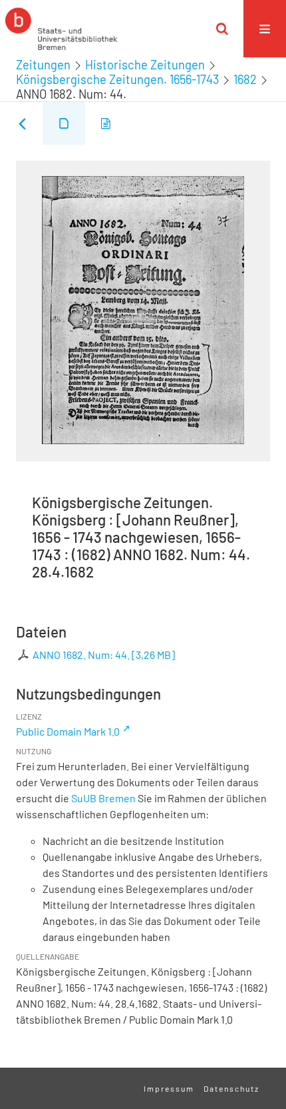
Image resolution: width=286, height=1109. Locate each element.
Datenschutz (231, 1088)
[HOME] (61, 28)
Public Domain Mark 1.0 (68, 731)
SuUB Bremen (103, 798)
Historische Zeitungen (145, 64)
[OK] (222, 28)
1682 (245, 79)
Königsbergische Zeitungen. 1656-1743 (117, 79)
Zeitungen (43, 64)
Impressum (169, 1088)
